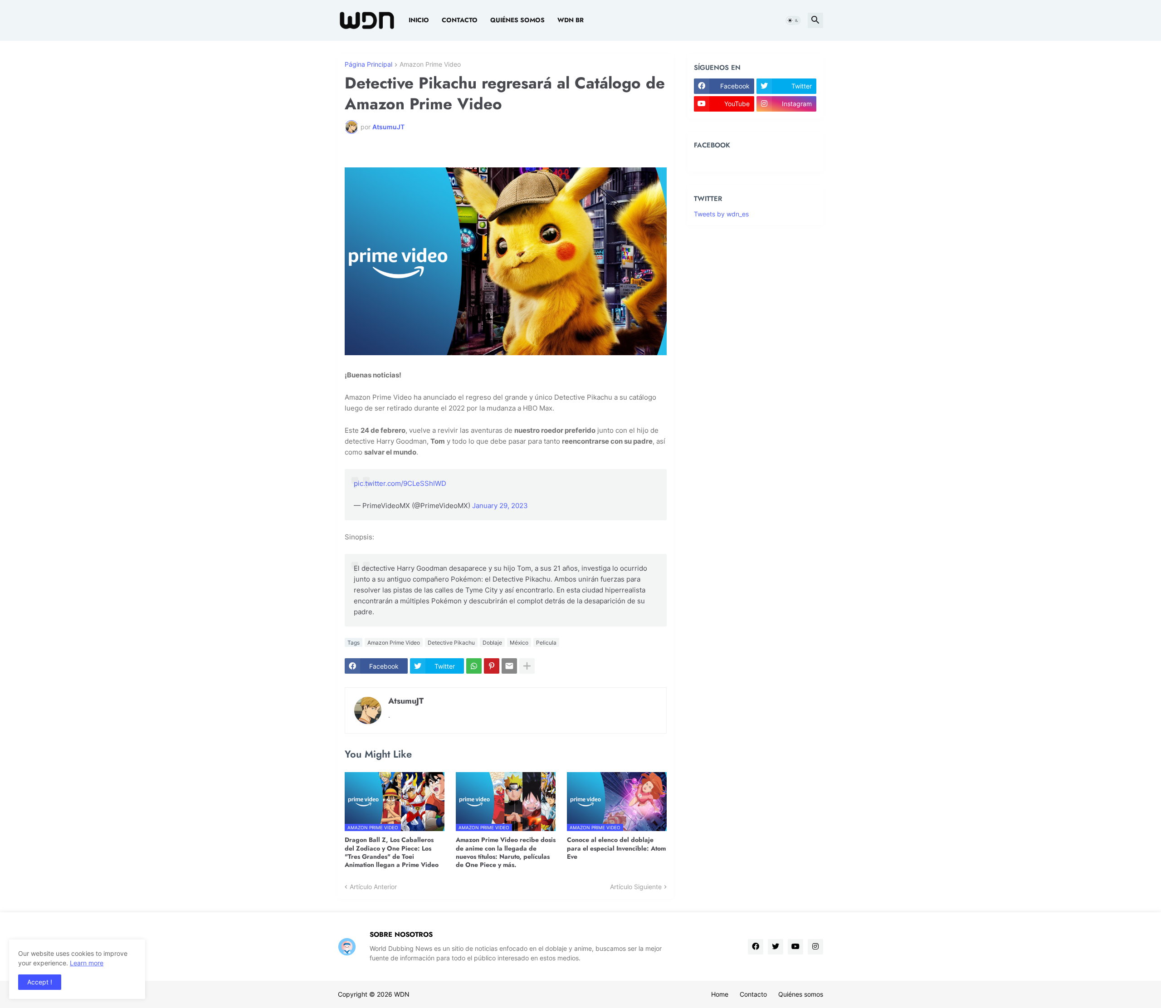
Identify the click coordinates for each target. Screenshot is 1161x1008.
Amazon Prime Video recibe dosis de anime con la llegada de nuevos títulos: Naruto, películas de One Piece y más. (506, 852)
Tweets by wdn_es (721, 214)
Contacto (460, 19)
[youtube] (795, 946)
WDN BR (570, 19)
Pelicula (546, 642)
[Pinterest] (491, 666)
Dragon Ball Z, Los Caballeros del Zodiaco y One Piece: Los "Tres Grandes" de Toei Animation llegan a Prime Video (392, 852)
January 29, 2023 (500, 505)
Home (719, 994)
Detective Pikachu (451, 642)
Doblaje (492, 642)
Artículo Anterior (373, 887)
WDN (402, 994)
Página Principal (368, 64)
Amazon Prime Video (430, 64)
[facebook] (755, 946)
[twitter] (775, 946)
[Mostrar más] (527, 666)
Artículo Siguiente (636, 887)
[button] (793, 20)
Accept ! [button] (39, 982)
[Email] (509, 666)
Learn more (86, 963)
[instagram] (815, 946)
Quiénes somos (517, 19)
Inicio (419, 19)
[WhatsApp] (474, 666)
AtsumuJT (406, 701)
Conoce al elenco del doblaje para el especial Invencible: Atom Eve (616, 848)
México (519, 642)
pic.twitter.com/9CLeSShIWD (400, 483)
